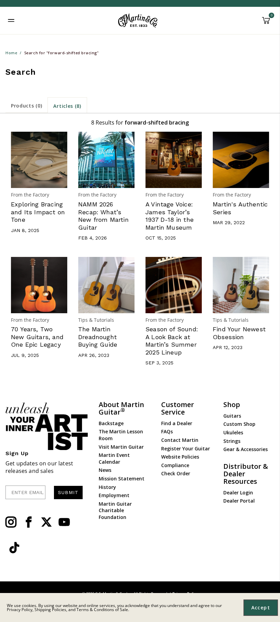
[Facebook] (28, 522)
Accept (260, 607)
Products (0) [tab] (26, 105)
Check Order (175, 473)
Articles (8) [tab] (67, 106)
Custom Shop (239, 424)
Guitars (232, 416)
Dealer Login (238, 492)
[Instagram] (10, 522)
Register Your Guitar (185, 448)
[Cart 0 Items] (266, 23)
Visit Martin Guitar (121, 447)
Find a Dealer (176, 423)
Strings (231, 441)
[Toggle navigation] (11, 20)
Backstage (111, 423)
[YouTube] (64, 522)
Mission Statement (121, 478)
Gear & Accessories (245, 449)
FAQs (167, 431)
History (107, 487)
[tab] (26, 105)
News (105, 470)
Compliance (175, 465)
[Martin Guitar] (137, 20)
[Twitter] (46, 522)
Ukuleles (233, 432)
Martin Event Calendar (114, 458)
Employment (114, 495)
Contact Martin (179, 440)
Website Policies (180, 456)
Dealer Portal (239, 500)
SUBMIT (68, 492)
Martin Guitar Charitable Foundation (115, 510)
